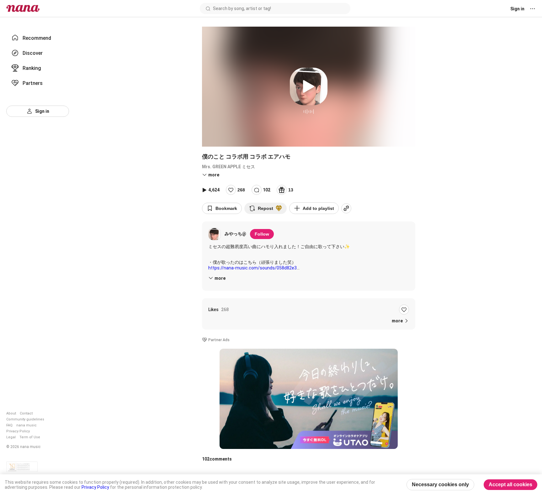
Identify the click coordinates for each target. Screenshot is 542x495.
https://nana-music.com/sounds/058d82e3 (252, 267)
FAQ (9, 425)
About (11, 413)
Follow (262, 234)
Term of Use (29, 437)
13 (290, 189)
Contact (26, 413)
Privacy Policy (18, 431)
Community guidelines (25, 419)
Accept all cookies (510, 484)
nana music (26, 425)
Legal (11, 437)
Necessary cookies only (440, 484)
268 (241, 189)
